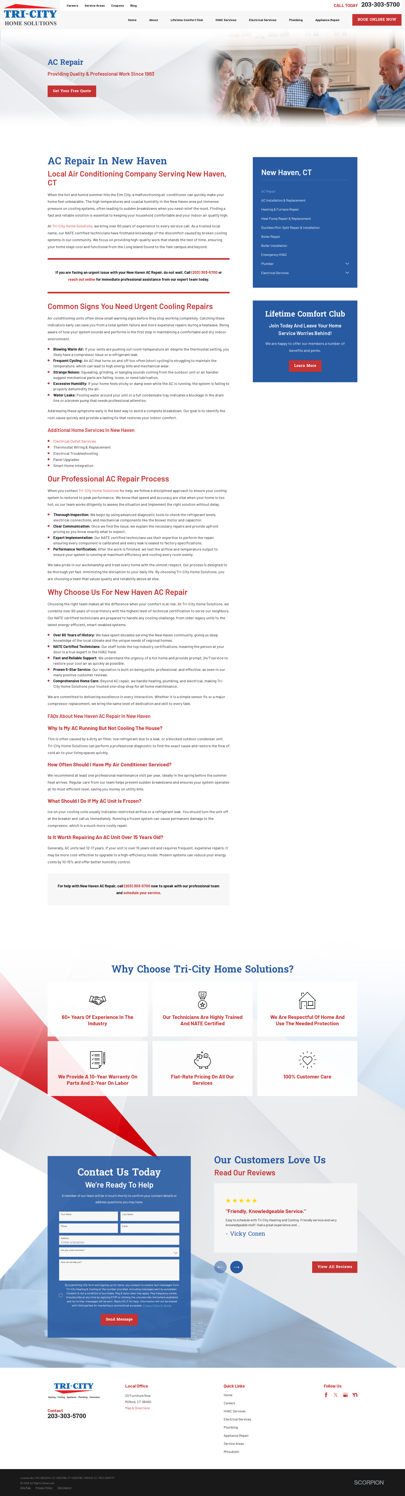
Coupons (117, 5)
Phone (64, 1226)
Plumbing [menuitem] (296, 20)
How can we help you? (71, 1262)
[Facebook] (326, 1394)
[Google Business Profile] (345, 1394)
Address (65, 1238)
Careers (72, 5)
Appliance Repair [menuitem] (327, 20)
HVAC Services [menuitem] (226, 20)
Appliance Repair (236, 1435)
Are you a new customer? (73, 1250)
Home (228, 1395)
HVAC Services (235, 1411)
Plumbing (231, 1427)
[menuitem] (305, 191)
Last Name (127, 1214)
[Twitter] (335, 1394)
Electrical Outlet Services (74, 441)
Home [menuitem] (132, 20)
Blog (133, 5)
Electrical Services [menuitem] (263, 20)
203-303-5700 (380, 5)
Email (125, 1226)
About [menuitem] (153, 20)
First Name (66, 1214)
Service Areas (95, 5)
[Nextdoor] (354, 1394)
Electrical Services (237, 1419)
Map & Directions (137, 1408)
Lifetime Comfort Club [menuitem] (187, 20)
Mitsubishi (231, 1451)
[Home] (30, 14)
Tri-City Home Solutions (72, 226)
